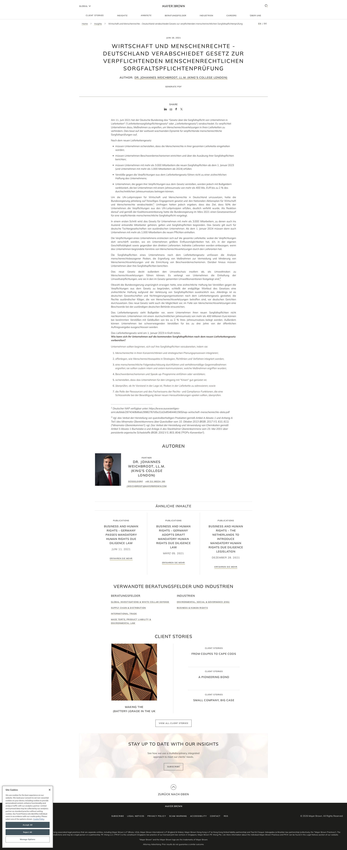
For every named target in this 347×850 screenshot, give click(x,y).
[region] (27, 817)
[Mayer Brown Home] (173, 6)
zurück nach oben (173, 794)
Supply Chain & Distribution (128, 608)
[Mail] (170, 109)
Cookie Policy (38, 819)
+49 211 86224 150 (155, 481)
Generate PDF (173, 86)
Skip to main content (13, 2)
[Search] (266, 6)
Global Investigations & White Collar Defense (140, 602)
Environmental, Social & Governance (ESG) (203, 602)
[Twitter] (181, 110)
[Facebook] (176, 110)
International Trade (124, 613)
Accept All (27, 825)
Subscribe (173, 766)
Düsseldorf (135, 481)
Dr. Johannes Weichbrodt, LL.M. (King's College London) (180, 77)
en (259, 23)
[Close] (50, 790)
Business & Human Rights (192, 608)
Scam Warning (178, 816)
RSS (226, 816)
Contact (215, 816)
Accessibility (198, 816)
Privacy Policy (156, 816)
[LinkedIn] (165, 110)
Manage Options (27, 839)
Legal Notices (135, 816)
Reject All (27, 832)
